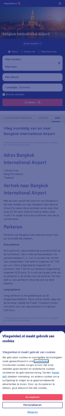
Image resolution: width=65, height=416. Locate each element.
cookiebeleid (41, 361)
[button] (32, 412)
